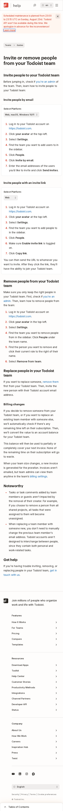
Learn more (9, 30)
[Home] (6, 5)
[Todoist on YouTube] (13, 774)
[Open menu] (56, 5)
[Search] (34, 5)
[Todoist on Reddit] (33, 774)
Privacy (24, 794)
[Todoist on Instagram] (26, 774)
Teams (8, 45)
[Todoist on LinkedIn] (20, 774)
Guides (20, 45)
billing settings (38, 476)
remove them (51, 381)
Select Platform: (13, 108)
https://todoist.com (20, 128)
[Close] (57, 16)
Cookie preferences (47, 794)
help (17, 5)
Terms (33, 794)
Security (15, 794)
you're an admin (45, 81)
